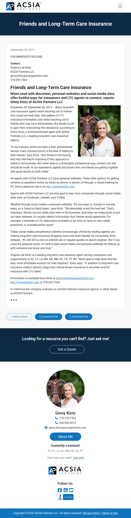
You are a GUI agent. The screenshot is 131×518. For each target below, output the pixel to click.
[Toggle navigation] (120, 6)
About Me (65, 437)
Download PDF (50, 316)
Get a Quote (67, 349)
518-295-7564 (67, 418)
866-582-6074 (67, 422)
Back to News (20, 316)
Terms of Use (110, 513)
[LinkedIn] (65, 490)
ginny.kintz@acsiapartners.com (75, 278)
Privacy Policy (91, 513)
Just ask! (78, 457)
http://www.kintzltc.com (60, 186)
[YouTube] (71, 490)
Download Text (80, 316)
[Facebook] (60, 490)
